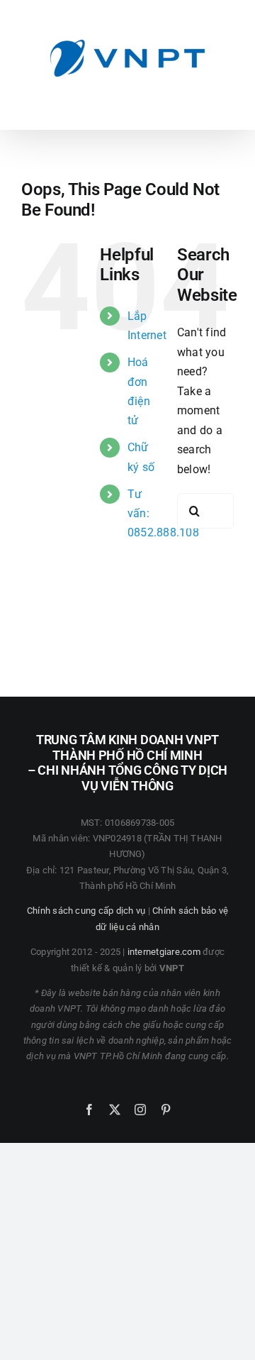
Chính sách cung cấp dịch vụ (86, 910)
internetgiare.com (164, 951)
